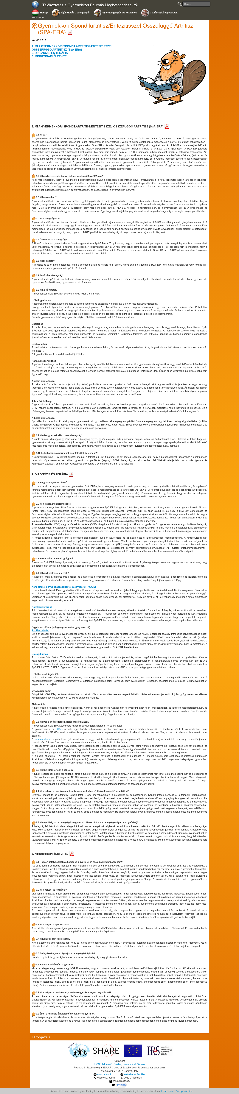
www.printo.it (104, 1074)
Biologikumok (40, 654)
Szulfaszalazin (40, 630)
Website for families (134, 1074)
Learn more (167, 1091)
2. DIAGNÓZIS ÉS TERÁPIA (50, 52)
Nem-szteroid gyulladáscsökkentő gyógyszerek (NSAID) (64, 586)
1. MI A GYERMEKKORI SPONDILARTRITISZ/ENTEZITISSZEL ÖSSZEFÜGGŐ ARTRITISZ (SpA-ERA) (72, 48)
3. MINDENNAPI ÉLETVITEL (50, 56)
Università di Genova (134, 1064)
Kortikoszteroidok (42, 607)
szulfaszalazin (42, 739)
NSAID (59, 729)
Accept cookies (184, 1091)
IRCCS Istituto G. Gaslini (107, 1064)
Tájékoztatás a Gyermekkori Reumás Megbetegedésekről (90, 4)
